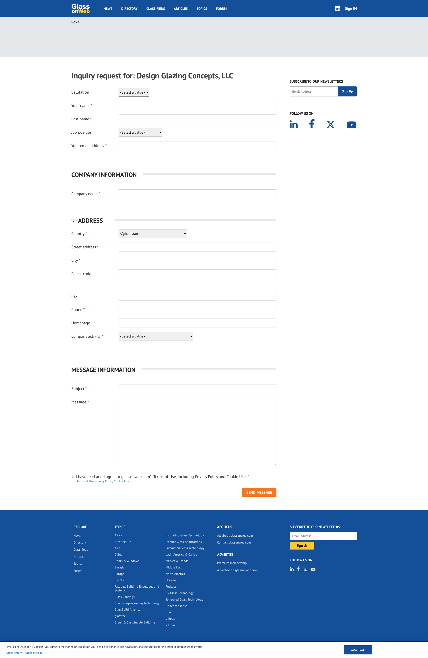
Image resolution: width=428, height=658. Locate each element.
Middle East (174, 567)
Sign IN (351, 8)
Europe (119, 574)
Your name (80, 105)
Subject (77, 388)
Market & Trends (177, 561)
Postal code (81, 273)
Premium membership (232, 563)
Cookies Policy (14, 652)
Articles (181, 8)
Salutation (80, 92)
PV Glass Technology (180, 593)
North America (175, 574)
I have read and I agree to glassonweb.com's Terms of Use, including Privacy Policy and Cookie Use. (161, 476)
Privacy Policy (104, 481)
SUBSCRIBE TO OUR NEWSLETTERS (316, 81)
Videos (170, 619)
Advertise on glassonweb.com (237, 570)
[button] (173, 220)
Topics (202, 8)
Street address (83, 246)
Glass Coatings (125, 597)
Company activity (86, 336)
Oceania (171, 580)
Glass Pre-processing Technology (137, 603)
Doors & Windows (127, 561)
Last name (80, 118)
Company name (84, 193)
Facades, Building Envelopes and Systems (137, 588)
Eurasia (120, 567)
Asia (117, 548)
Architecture (123, 542)
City (74, 260)
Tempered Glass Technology (184, 599)
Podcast (171, 586)
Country (77, 233)
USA (168, 612)
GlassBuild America (127, 609)
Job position (81, 132)
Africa (118, 535)
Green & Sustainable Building (135, 622)
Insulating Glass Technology (185, 535)
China (118, 554)
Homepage (80, 322)
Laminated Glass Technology (185, 548)
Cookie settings (33, 652)
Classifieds (155, 8)
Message (78, 402)
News (108, 8)
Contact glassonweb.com (234, 542)
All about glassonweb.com (235, 535)
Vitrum (170, 625)
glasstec (120, 616)
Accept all (357, 649)
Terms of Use (85, 481)
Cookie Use (121, 481)
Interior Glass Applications (184, 542)
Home (75, 22)
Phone (76, 309)
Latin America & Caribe (181, 554)
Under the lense (176, 606)
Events (119, 580)
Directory (129, 8)
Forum (221, 8)
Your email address (87, 145)
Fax (74, 296)
